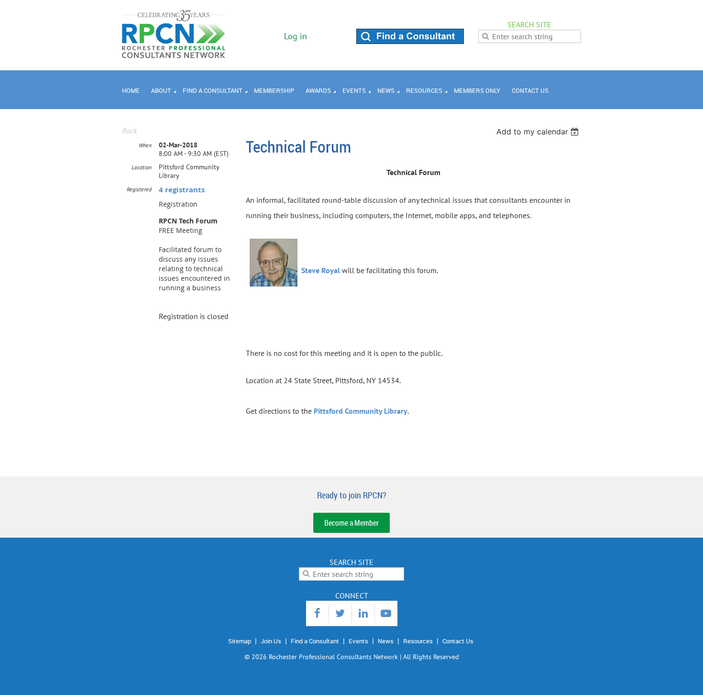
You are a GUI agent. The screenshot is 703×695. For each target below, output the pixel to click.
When (145, 145)
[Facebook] (317, 613)
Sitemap (239, 641)
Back (129, 130)
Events (358, 641)
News (386, 641)
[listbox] (538, 131)
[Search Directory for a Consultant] (410, 41)
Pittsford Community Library (360, 411)
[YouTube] (386, 613)
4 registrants (182, 190)
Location (142, 167)
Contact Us (457, 641)
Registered (139, 189)
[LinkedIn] (363, 613)
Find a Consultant (315, 641)
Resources (418, 641)
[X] (340, 613)
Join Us (271, 641)
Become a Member (351, 523)
